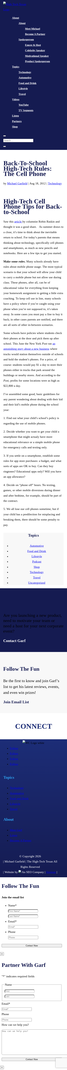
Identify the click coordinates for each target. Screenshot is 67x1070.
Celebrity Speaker (35, 50)
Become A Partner (35, 34)
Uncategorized (36, 582)
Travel (22, 94)
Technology (25, 72)
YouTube (24, 104)
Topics (15, 66)
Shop (15, 126)
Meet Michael (32, 28)
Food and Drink (27, 83)
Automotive (25, 77)
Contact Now (32, 945)
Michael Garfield (17, 183)
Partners (17, 121)
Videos (15, 99)
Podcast (36, 561)
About (15, 17)
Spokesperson (26, 39)
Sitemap (51, 872)
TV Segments (26, 110)
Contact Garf (14, 641)
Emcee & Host (33, 45)
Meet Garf (16, 830)
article (18, 221)
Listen (15, 115)
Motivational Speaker (37, 56)
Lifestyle (23, 88)
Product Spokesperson (37, 61)
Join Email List (16, 702)
